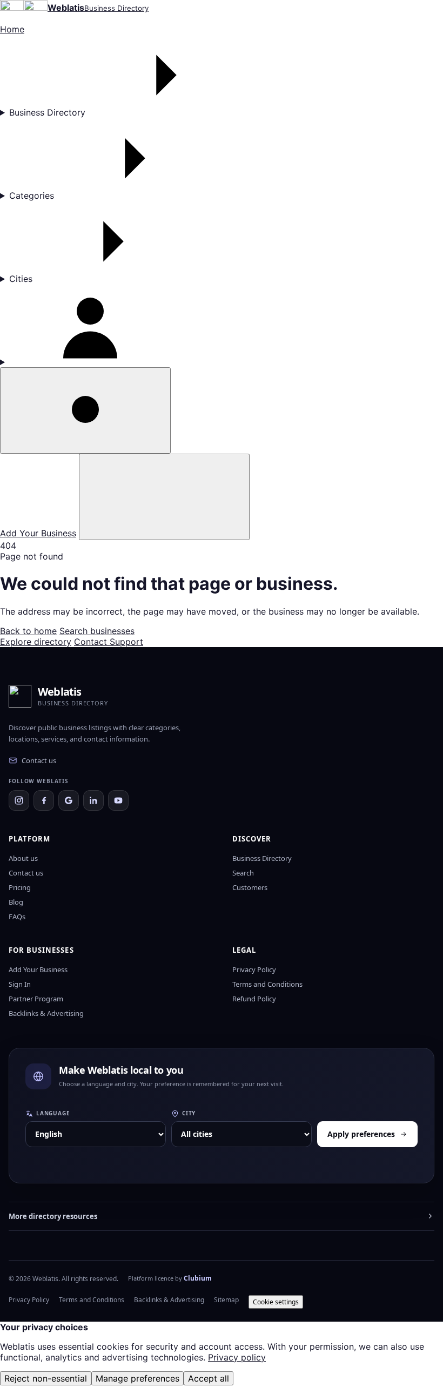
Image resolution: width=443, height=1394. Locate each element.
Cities (20, 278)
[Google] (68, 800)
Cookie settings (276, 1302)
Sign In (20, 984)
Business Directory (47, 112)
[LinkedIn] (93, 800)
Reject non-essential (45, 1378)
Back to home (28, 630)
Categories (31, 195)
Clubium (198, 1278)
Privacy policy (237, 1357)
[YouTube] (118, 800)
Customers (249, 887)
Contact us (39, 760)
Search (243, 873)
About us (23, 858)
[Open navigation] (164, 497)
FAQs (17, 916)
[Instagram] (19, 800)
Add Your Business (38, 533)
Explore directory (35, 641)
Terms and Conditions (267, 984)
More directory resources (53, 1216)
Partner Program (36, 999)
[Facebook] (43, 800)
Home (12, 29)
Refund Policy (254, 999)
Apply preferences (361, 1134)
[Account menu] (221, 325)
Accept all (208, 1378)
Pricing (20, 887)
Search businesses (97, 630)
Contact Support (108, 641)
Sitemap (226, 1299)
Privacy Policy (254, 969)
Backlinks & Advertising (46, 1013)
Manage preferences (137, 1378)
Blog (16, 902)
